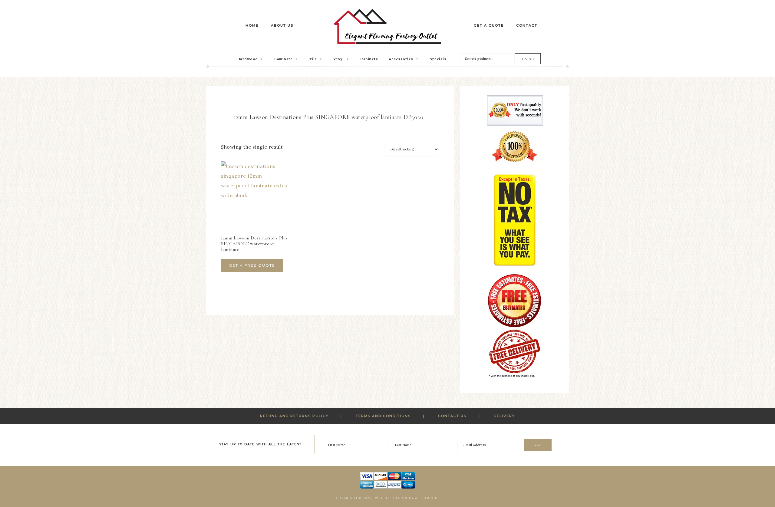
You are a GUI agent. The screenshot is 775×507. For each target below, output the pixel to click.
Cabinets (369, 59)
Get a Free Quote (252, 265)
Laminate (283, 59)
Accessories (401, 59)
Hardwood (247, 59)
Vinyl (338, 59)
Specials (438, 59)
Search (527, 59)
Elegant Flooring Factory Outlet (387, 26)
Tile (313, 59)
